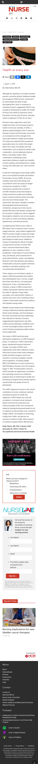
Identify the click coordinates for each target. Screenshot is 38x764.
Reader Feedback (8, 700)
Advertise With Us (8, 695)
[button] (3, 2)
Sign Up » (12, 576)
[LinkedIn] (21, 18)
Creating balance (16, 490)
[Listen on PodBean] (6, 737)
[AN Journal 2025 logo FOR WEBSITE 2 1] (19, 11)
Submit (19, 497)
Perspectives (7, 677)
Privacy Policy (20, 746)
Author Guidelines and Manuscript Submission (18, 702)
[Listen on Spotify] (6, 727)
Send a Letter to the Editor (11, 697)
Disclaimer (31, 746)
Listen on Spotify (14, 728)
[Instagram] (16, 18)
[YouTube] (26, 18)
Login (34, 6)
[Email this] (12, 77)
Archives (5, 674)
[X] (12, 18)
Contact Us (6, 692)
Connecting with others (18, 487)
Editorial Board (7, 672)
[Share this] (17, 77)
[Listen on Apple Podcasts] (6, 732)
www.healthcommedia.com (25, 660)
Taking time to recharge (18, 493)
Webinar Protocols (9, 705)
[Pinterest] (31, 18)
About (5, 669)
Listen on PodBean (15, 737)
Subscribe (6, 679)
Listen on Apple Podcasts (17, 732)
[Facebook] (7, 18)
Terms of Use (8, 746)
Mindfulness (14, 484)
